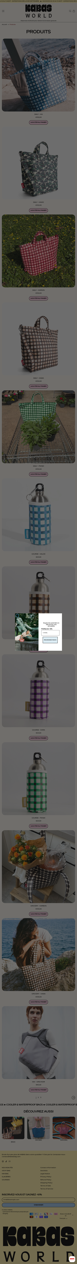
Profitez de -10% (46, 629)
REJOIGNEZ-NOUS (50, 640)
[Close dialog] (17, 615)
